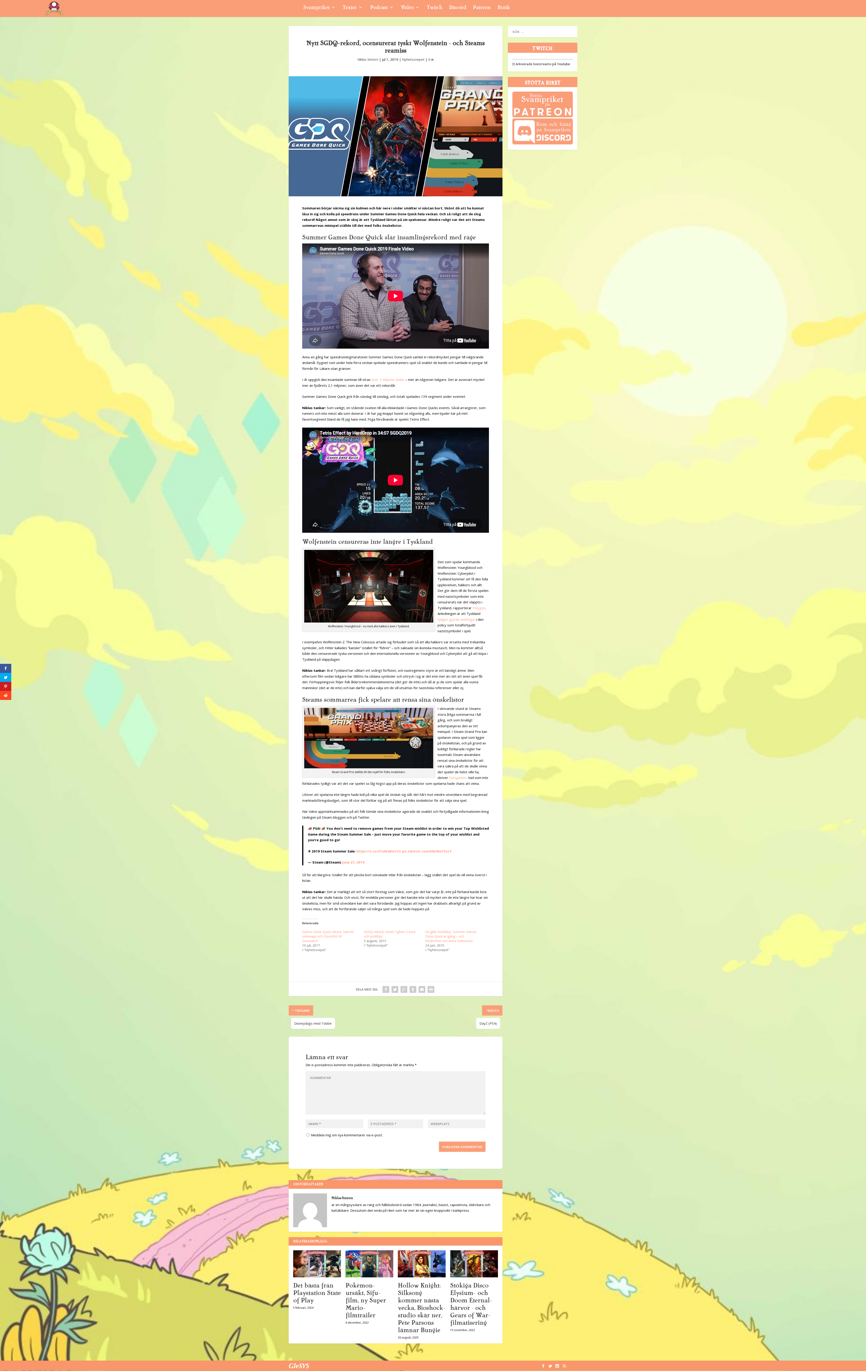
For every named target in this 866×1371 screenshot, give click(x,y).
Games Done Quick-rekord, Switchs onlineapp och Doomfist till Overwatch (328, 936)
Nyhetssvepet (413, 59)
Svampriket (316, 8)
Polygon (478, 608)
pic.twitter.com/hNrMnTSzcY (427, 851)
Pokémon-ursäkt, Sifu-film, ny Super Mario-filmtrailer (365, 1300)
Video (407, 8)
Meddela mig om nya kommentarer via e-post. (347, 1135)
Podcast (378, 8)
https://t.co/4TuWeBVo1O (378, 851)
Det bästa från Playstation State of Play (317, 1293)
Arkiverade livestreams (531, 64)
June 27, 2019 (353, 862)
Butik (503, 8)
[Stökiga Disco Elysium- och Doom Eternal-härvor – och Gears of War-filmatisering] (474, 1263)
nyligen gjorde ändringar (456, 619)
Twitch (434, 8)
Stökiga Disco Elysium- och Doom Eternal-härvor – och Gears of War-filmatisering (471, 1304)
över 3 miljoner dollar (387, 379)
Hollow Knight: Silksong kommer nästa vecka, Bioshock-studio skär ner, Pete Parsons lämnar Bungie (421, 1308)
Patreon (482, 8)
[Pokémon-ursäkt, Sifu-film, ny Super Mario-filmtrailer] (369, 1263)
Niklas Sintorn (367, 59)
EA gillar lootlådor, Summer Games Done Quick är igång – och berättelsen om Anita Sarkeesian (451, 936)
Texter (350, 8)
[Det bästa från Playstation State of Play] (317, 1263)
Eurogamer (457, 777)
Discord (457, 8)
